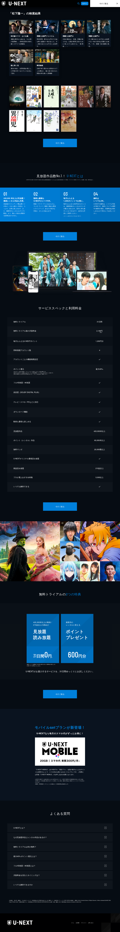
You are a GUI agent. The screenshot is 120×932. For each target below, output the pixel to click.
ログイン (84, 3)
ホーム (72, 922)
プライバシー (83, 922)
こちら (39, 374)
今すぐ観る (103, 3)
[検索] (78, 3)
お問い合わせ (90, 922)
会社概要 (77, 922)
